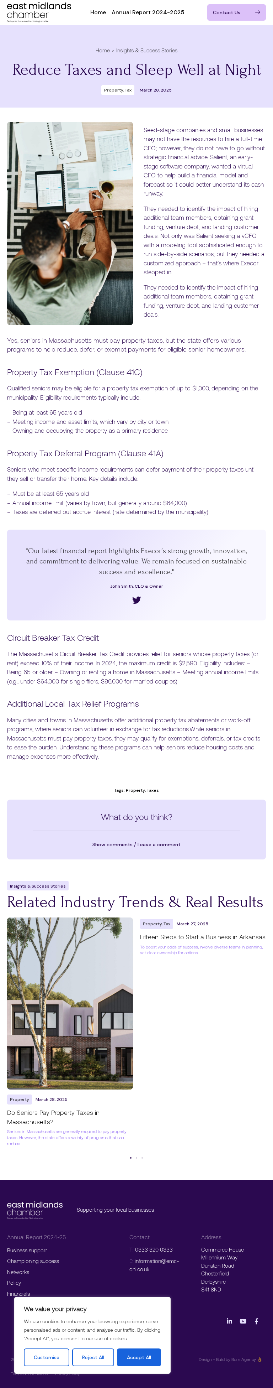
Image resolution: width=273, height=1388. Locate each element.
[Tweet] (136, 600)
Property (113, 90)
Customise (46, 1357)
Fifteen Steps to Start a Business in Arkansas (203, 937)
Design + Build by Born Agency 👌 (230, 1359)
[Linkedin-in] (229, 1321)
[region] (92, 1335)
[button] (136, 844)
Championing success (33, 1261)
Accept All (139, 1357)
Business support (27, 1250)
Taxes (153, 790)
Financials (18, 1293)
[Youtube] (243, 1321)
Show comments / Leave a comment (136, 844)
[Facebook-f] (256, 1321)
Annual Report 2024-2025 (148, 12)
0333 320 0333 (154, 1249)
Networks (18, 1272)
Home (98, 12)
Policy (14, 1282)
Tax (128, 90)
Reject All (93, 1357)
